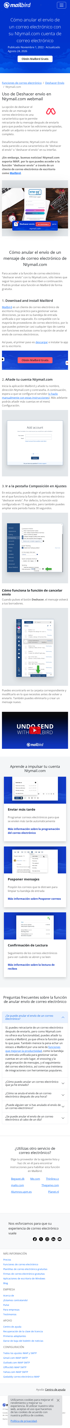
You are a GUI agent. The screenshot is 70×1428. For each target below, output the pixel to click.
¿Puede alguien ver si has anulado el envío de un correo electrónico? (33, 1106)
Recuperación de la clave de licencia (23, 1331)
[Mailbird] (17, 5)
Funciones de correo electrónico (20, 1264)
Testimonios (9, 1314)
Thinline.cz (52, 1179)
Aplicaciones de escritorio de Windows (24, 1278)
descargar (41, 342)
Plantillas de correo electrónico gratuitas (25, 1269)
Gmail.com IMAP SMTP (15, 1357)
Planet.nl (53, 1192)
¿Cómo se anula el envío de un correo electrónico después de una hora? (28, 1094)
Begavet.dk (17, 1179)
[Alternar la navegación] (61, 5)
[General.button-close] (58, 1400)
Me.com (35, 1179)
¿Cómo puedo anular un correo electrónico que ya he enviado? (31, 1083)
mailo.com (17, 1185)
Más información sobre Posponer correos (34, 899)
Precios (7, 1259)
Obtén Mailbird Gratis (35, 59)
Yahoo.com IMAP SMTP (15, 1371)
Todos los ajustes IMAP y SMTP (20, 1353)
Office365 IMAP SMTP (14, 1367)
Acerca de (8, 1295)
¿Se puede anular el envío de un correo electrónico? (29, 1017)
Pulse (6, 1304)
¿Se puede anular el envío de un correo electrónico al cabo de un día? (29, 1118)
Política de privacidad (24, 1421)
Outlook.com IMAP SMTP (16, 1362)
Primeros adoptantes (14, 1336)
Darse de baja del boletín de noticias (23, 1340)
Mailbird (15, 173)
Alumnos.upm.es (21, 1192)
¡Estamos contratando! (15, 1300)
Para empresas (11, 1309)
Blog (5, 1283)
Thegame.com (50, 1185)
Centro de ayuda (12, 1326)
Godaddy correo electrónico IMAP (21, 1376)
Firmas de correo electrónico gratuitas (24, 1273)
